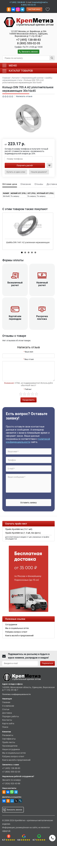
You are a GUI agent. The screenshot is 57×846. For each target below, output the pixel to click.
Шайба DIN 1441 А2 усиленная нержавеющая (28, 242)
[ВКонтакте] (4, 801)
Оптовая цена (9, 184)
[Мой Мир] (12, 801)
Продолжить (28, 400)
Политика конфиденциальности (16, 694)
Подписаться (47, 663)
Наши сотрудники (11, 749)
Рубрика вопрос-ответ (13, 756)
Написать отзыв (24, 96)
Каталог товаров (21, 70)
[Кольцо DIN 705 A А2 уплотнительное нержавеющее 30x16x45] (28, 118)
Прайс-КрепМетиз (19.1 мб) (18, 529)
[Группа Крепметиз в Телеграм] (22, 9)
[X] (16, 801)
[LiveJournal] (20, 801)
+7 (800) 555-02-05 (11, 772)
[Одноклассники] (8, 801)
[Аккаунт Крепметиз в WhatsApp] (12, 792)
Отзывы (38, 184)
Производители (10, 746)
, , (28, 33)
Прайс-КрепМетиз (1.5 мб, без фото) (23, 533)
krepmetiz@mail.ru (40, 2)
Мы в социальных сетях (14, 753)
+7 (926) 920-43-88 (11, 783)
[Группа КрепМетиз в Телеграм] (16, 792)
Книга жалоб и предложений (16, 760)
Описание (25, 184)
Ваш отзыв (29, 359)
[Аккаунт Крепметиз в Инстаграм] (18, 9)
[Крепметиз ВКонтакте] (13, 9)
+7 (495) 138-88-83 (17, 2)
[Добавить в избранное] (47, 9)
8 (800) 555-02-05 (28, 5)
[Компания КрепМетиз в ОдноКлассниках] (9, 9)
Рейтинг (28, 389)
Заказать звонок (29, 51)
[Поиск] (52, 58)
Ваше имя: (29, 352)
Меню (13, 65)
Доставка (52, 184)
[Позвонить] (52, 838)
